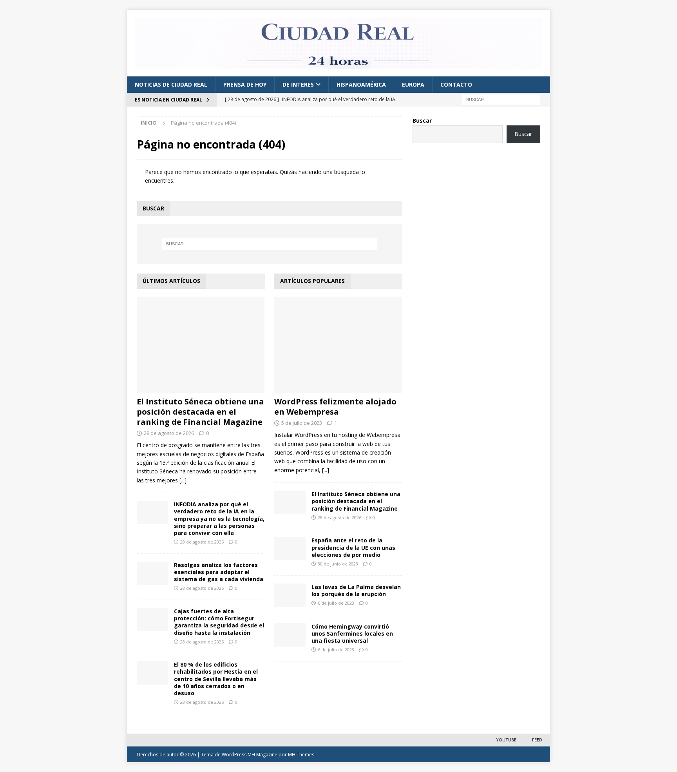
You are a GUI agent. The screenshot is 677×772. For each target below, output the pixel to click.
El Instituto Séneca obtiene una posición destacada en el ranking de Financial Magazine (200, 411)
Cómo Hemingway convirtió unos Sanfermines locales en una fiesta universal (352, 633)
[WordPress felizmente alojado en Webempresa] (338, 345)
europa (413, 84)
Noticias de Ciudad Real (171, 84)
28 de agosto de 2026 (169, 433)
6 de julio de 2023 (336, 603)
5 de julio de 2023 (301, 422)
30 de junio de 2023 (338, 564)
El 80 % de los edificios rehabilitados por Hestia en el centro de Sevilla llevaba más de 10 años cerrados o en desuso (216, 679)
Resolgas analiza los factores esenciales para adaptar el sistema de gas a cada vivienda (218, 572)
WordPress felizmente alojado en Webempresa (335, 406)
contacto (456, 84)
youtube (506, 740)
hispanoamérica (361, 84)
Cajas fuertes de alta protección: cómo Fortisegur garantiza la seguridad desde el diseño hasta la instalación (219, 621)
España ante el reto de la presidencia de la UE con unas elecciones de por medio (353, 547)
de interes (298, 84)
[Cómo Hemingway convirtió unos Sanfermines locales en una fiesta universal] (290, 635)
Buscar (422, 120)
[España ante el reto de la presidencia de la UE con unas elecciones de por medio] (290, 548)
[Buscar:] (501, 99)
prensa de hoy (244, 84)
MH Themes (301, 754)
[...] (182, 480)
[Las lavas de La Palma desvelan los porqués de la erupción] (290, 595)
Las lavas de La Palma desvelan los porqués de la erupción (356, 590)
